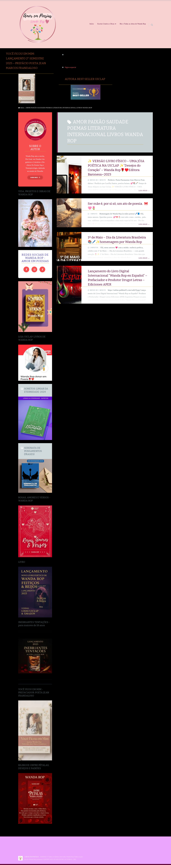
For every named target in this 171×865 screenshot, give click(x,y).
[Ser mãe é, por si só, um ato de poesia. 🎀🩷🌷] (69, 212)
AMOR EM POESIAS (31, 857)
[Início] (21, 858)
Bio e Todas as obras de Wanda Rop (133, 24)
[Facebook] (26, 269)
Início (92, 24)
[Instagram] (34, 269)
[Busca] (150, 21)
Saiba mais (34, 177)
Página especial (70, 67)
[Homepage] (38, 24)
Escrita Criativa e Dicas (105, 24)
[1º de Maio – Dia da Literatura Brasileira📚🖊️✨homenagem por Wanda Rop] (69, 246)
